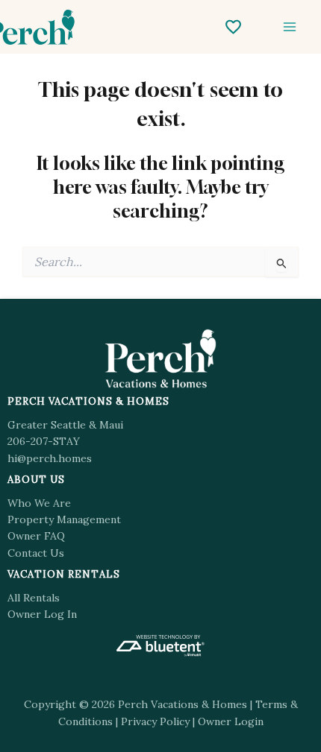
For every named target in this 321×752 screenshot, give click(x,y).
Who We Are (39, 503)
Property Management (64, 519)
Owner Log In (42, 614)
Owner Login (231, 721)
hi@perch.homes (49, 458)
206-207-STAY (43, 441)
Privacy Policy (155, 721)
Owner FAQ (36, 536)
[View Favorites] (233, 27)
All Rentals (33, 597)
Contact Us (35, 553)
